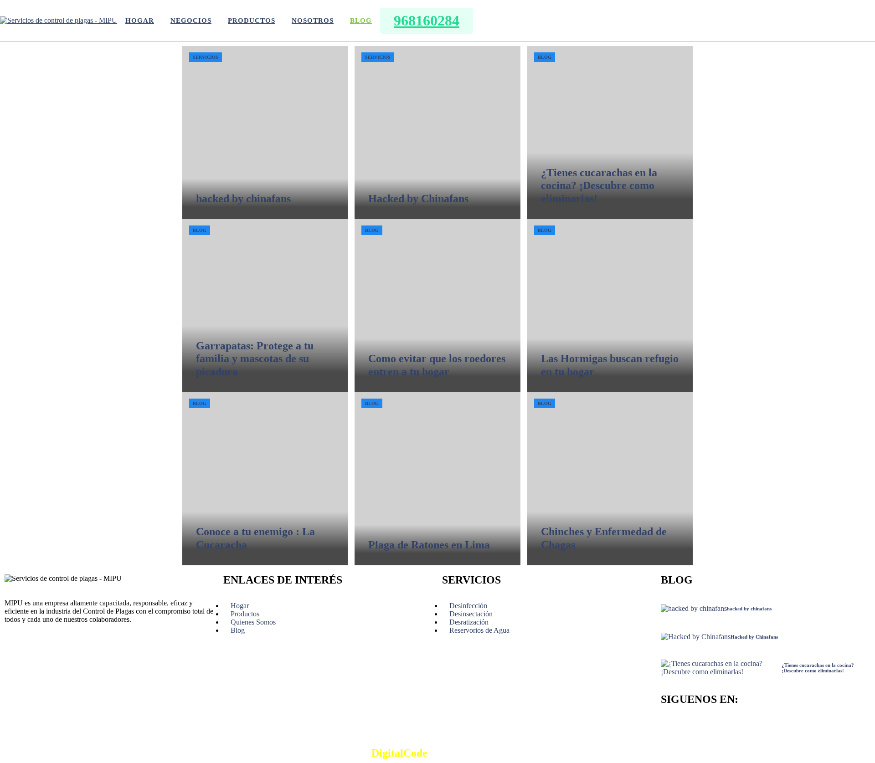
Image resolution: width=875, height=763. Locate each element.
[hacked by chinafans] (265, 132)
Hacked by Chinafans (418, 199)
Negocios (190, 20)
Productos (251, 20)
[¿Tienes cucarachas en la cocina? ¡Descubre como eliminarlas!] (610, 132)
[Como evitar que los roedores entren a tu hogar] (437, 305)
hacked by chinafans (243, 199)
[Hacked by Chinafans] (437, 132)
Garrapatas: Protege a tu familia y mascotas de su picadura (255, 359)
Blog (361, 20)
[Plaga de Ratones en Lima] (437, 478)
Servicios (205, 57)
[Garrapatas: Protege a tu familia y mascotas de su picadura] (265, 305)
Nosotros (313, 20)
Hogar (139, 20)
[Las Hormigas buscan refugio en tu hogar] (610, 305)
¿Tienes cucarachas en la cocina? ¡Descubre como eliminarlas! (599, 186)
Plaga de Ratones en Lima (429, 545)
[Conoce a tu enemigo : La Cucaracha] (265, 478)
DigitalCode (399, 753)
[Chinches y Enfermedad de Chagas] (610, 478)
